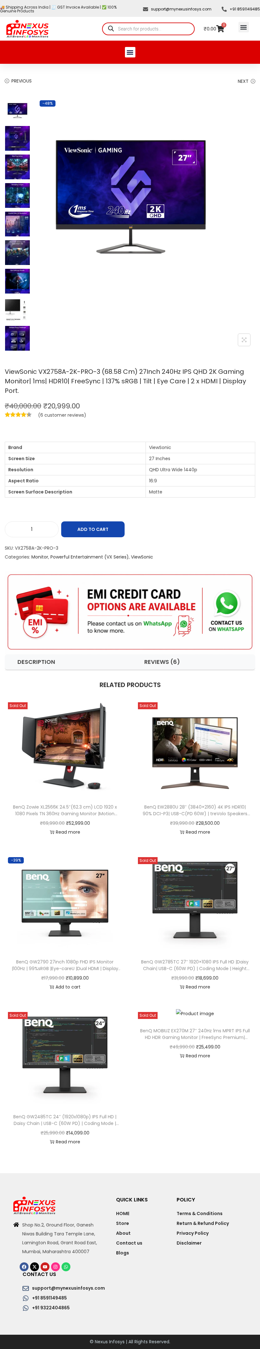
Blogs (122, 1253)
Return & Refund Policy (203, 1223)
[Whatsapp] (66, 1266)
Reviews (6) (162, 662)
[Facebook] (24, 1266)
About (123, 1233)
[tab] (67, 662)
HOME (122, 1213)
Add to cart (92, 529)
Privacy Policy (193, 1233)
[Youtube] (45, 1266)
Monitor (39, 557)
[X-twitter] (34, 1266)
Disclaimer (189, 1243)
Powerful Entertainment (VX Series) (89, 557)
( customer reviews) (62, 415)
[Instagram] (55, 1266)
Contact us (129, 1243)
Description (36, 662)
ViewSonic (142, 557)
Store (122, 1223)
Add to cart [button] (68, 987)
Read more (68, 832)
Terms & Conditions (200, 1213)
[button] (243, 27)
